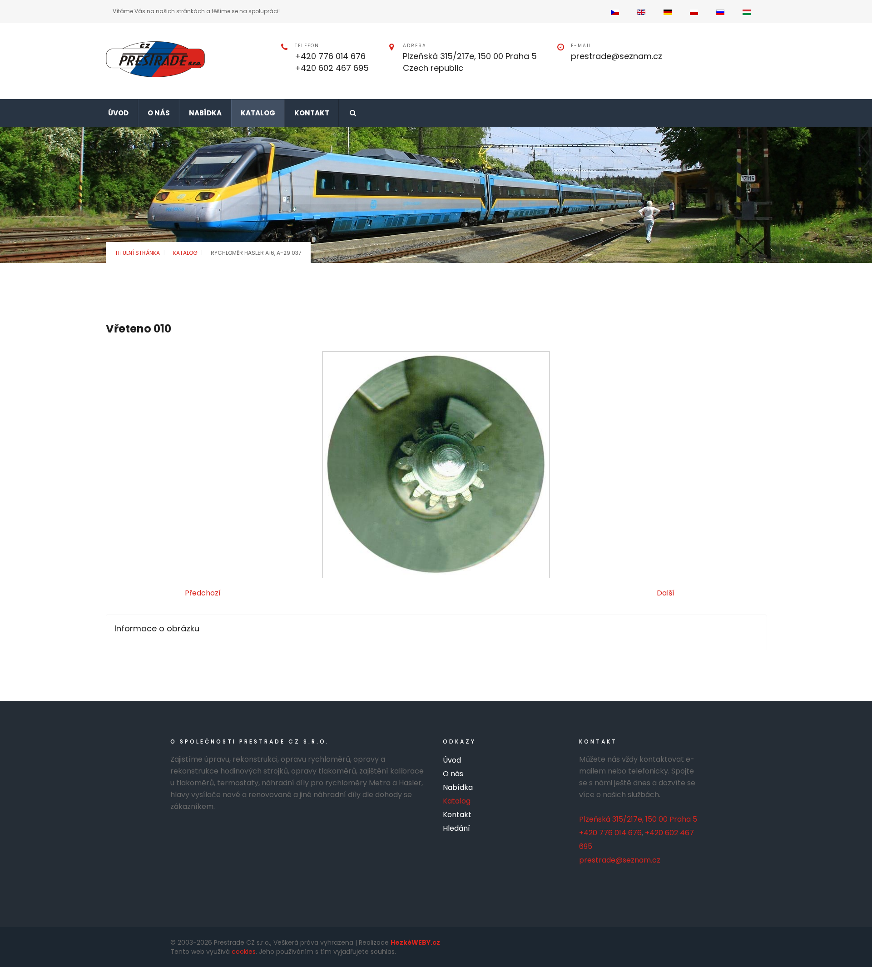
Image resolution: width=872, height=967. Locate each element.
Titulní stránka (137, 253)
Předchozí (203, 593)
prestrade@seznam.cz (616, 56)
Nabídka (458, 787)
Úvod (452, 760)
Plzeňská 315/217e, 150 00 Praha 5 (638, 819)
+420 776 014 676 (330, 56)
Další (665, 593)
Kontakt (457, 814)
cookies (244, 951)
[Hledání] (353, 113)
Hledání (456, 828)
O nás (453, 774)
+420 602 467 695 (332, 68)
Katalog (185, 253)
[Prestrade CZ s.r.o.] (155, 59)
